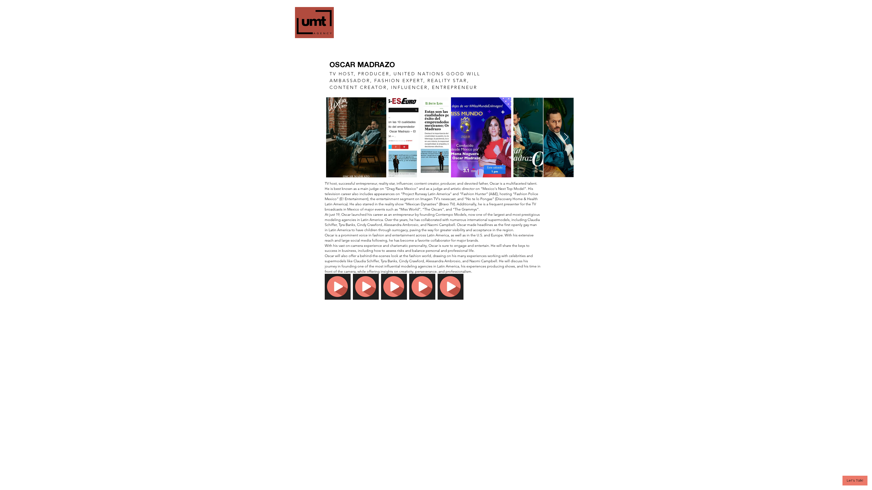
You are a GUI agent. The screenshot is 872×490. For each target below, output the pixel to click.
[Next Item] (566, 137)
